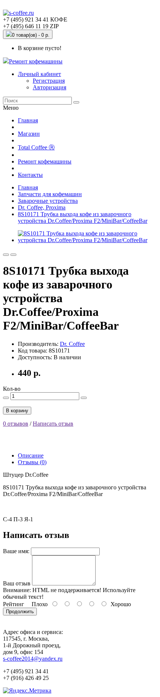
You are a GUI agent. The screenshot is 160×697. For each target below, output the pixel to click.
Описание (31, 455)
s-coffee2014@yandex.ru (33, 658)
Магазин (29, 134)
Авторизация (49, 87)
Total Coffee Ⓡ (36, 147)
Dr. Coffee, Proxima (41, 207)
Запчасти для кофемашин (50, 194)
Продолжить (20, 611)
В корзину (17, 410)
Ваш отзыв (17, 583)
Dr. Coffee (72, 344)
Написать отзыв (53, 423)
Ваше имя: (16, 551)
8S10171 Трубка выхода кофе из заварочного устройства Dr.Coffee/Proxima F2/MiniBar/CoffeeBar (82, 217)
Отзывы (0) (32, 462)
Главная (28, 120)
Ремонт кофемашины (36, 61)
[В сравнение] (13, 255)
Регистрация (49, 80)
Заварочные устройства (48, 201)
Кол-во (11, 389)
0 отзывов (15, 423)
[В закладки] (6, 255)
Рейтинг (13, 604)
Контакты (30, 175)
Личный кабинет (39, 74)
